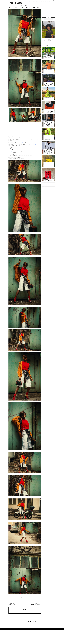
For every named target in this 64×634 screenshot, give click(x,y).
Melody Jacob (16, 2)
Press (34, 1)
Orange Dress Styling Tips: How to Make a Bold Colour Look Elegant (48, 71)
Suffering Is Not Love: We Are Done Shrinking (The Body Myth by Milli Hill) (48, 84)
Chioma (12, 151)
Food (53, 1)
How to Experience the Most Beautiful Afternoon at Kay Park (48, 57)
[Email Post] (21, 597)
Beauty (46, 1)
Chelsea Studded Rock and (34, 144)
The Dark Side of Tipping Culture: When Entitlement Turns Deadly (48, 111)
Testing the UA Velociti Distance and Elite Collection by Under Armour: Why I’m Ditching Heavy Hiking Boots (48, 124)
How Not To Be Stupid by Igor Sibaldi (48, 180)
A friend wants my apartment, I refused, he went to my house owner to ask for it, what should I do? (48, 151)
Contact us (38, 1)
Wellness (34, 3)
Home (26, 1)
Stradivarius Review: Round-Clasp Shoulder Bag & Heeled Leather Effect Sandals (48, 137)
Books (26, 3)
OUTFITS (33, 598)
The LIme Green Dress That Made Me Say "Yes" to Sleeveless (48, 98)
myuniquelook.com (28, 598)
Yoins (39, 598)
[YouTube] (49, 43)
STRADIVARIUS (36, 598)
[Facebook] (48, 43)
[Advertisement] (29, 617)
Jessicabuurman (23, 598)
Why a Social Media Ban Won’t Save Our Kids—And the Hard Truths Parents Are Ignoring (48, 165)
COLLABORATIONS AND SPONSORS (15, 598)
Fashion (42, 1)
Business (30, 3)
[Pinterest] (47, 43)
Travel (50, 1)
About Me (30, 1)
